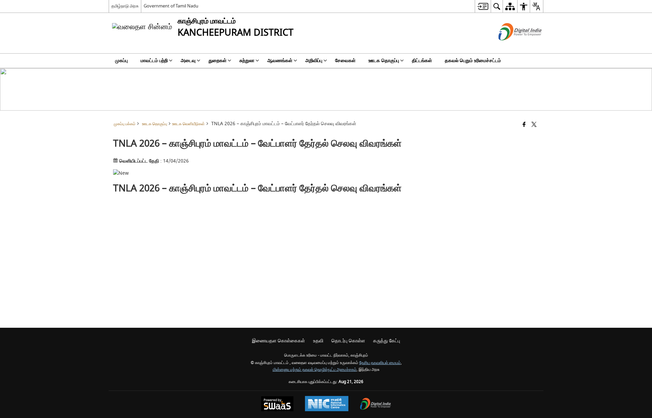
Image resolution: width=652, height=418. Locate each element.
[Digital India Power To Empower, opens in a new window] (375, 404)
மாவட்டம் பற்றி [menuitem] (154, 60)
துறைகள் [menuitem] (218, 60)
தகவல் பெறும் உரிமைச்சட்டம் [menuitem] (473, 60)
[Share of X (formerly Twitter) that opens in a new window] (534, 125)
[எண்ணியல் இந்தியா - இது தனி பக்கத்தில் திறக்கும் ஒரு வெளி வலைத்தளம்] (511, 46)
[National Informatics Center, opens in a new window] (327, 404)
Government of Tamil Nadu (171, 6)
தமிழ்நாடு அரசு (125, 6)
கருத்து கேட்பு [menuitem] (386, 340)
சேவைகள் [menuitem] (345, 60)
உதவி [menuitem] (318, 340)
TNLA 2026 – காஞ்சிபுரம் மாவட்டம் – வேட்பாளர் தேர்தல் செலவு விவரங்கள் (257, 188)
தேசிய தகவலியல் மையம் (380, 363)
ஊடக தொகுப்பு (154, 124)
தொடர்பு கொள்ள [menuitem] (348, 340)
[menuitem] (483, 6)
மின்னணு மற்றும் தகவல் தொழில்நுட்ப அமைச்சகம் (315, 370)
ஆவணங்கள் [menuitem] (279, 60)
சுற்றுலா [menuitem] (246, 60)
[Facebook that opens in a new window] (524, 125)
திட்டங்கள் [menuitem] (422, 60)
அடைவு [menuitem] (188, 60)
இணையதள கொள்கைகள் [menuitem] (278, 340)
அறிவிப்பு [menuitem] (313, 60)
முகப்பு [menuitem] (121, 60)
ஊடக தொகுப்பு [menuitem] (383, 60)
